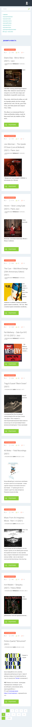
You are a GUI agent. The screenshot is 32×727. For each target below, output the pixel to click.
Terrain (17, 678)
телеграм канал (13, 691)
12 (23, 139)
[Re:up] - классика (8, 31)
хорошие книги (7, 21)
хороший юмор (7, 23)
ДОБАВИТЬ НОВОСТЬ (9, 40)
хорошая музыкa (8, 16)
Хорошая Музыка (10, 49)
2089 (9, 718)
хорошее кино (7, 19)
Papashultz (16, 63)
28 (18, 635)
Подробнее (12, 124)
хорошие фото (7, 25)
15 (24, 579)
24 (18, 445)
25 (18, 52)
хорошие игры (7, 27)
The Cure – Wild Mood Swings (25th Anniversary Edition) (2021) (16, 272)
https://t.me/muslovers (10, 693)
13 (24, 714)
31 (18, 263)
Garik (14, 389)
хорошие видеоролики (9, 29)
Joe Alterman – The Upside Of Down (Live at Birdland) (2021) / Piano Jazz (15, 147)
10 (24, 263)
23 (18, 327)
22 (18, 200)
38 (18, 378)
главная (5, 14)
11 (24, 327)
